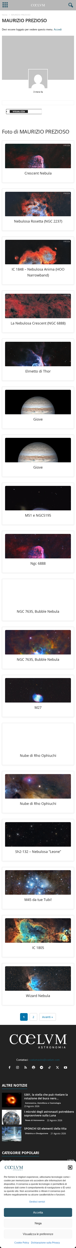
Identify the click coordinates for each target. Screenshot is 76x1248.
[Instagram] (18, 1067)
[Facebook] (10, 1067)
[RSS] (26, 1067)
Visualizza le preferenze (38, 1234)
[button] (70, 1167)
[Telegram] (42, 1067)
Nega (38, 1223)
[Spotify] (34, 1067)
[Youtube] (66, 1067)
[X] (58, 1067)
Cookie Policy (21, 1242)
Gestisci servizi (37, 1201)
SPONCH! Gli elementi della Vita (45, 1128)
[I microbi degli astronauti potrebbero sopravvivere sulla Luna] (11, 1117)
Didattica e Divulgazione (36, 1133)
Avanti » (47, 1017)
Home (4, 14)
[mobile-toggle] (5, 5)
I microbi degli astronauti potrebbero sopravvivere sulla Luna (49, 1113)
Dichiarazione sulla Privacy (45, 1242)
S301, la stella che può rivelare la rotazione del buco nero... (46, 1096)
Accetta (38, 1212)
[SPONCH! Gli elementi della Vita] (11, 1134)
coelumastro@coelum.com (44, 1059)
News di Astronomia (34, 1120)
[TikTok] (50, 1067)
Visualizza (19, 111)
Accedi (58, 29)
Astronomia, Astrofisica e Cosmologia (43, 1103)
